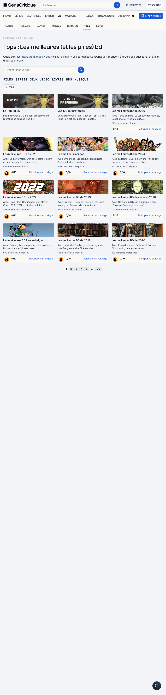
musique (81, 79)
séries (21, 79)
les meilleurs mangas (30, 56)
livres (58, 79)
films (8, 79)
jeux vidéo (39, 79)
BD (19, 38)
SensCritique (9, 38)
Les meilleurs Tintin (58, 56)
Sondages (28, 38)
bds (69, 79)
